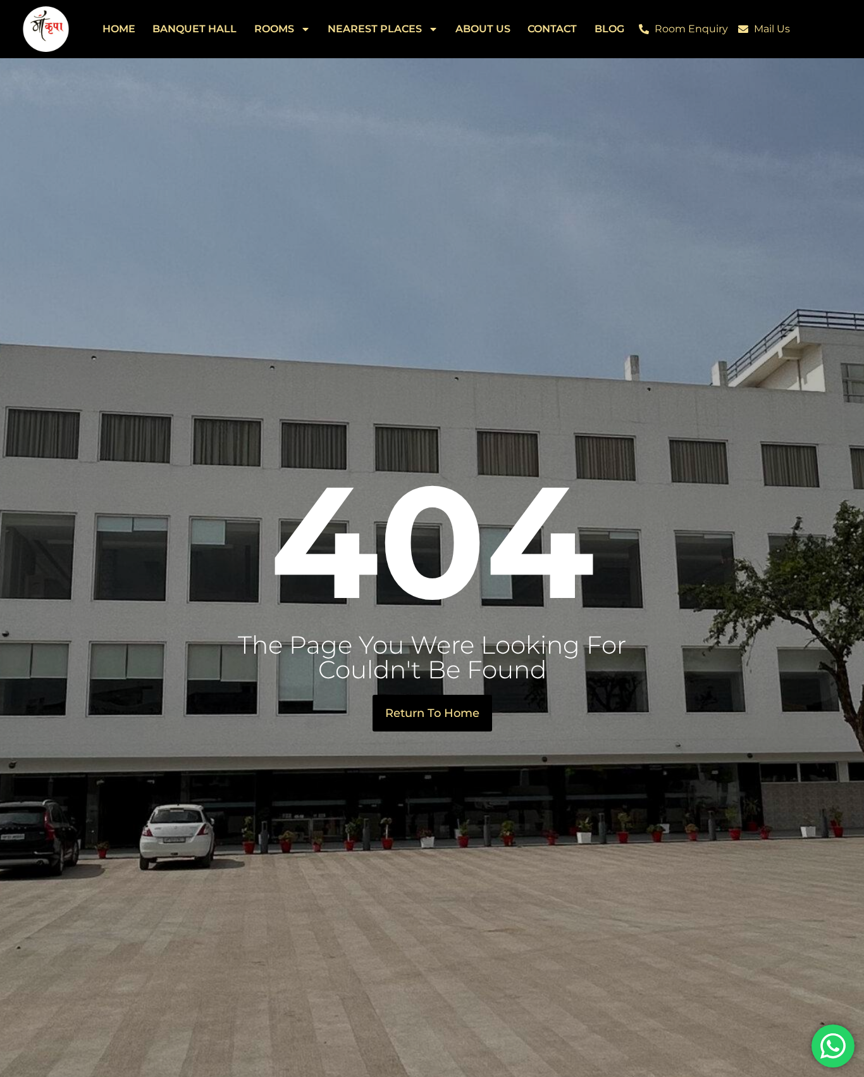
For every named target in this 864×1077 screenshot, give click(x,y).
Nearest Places (375, 29)
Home (118, 29)
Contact (552, 29)
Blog (609, 29)
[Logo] (45, 29)
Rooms (274, 29)
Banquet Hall (194, 29)
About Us (482, 29)
